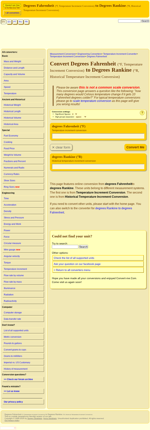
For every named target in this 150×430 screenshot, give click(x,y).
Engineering (8, 193)
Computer (7, 307)
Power (7, 230)
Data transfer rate (12, 319)
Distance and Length (14, 68)
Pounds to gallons (13, 343)
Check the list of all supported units (74, 257)
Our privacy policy (13, 402)
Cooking (8, 142)
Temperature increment (15, 269)
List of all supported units (16, 330)
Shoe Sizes (9, 180)
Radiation (9, 294)
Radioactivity (10, 301)
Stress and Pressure (14, 217)
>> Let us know (11, 391)
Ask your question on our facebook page (77, 263)
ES (9, 21)
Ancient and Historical (13, 99)
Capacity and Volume (14, 74)
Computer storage (13, 312)
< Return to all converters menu (72, 269)
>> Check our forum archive (18, 379)
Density (7, 211)
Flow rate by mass (13, 282)
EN (3, 21)
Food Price (9, 148)
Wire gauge (12, 249)
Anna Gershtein (50, 418)
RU (20, 21)
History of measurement (15, 369)
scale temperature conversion (92, 100)
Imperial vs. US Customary (17, 362)
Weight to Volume (12, 155)
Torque (7, 262)
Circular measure (12, 243)
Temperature (10, 93)
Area (6, 80)
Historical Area (11, 124)
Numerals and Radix (14, 167)
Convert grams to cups (15, 349)
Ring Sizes (11, 187)
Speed (7, 87)
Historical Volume (12, 118)
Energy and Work (12, 224)
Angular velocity (12, 256)
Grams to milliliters (13, 356)
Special (6, 130)
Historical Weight (12, 105)
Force (7, 237)
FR (26, 21)
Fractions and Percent (15, 161)
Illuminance (9, 288)
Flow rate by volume (14, 275)
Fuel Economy (11, 135)
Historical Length (12, 111)
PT (14, 21)
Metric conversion (12, 337)
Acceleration (10, 205)
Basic (5, 56)
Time (6, 198)
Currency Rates (11, 174)
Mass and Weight (12, 61)
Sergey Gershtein (34, 418)
